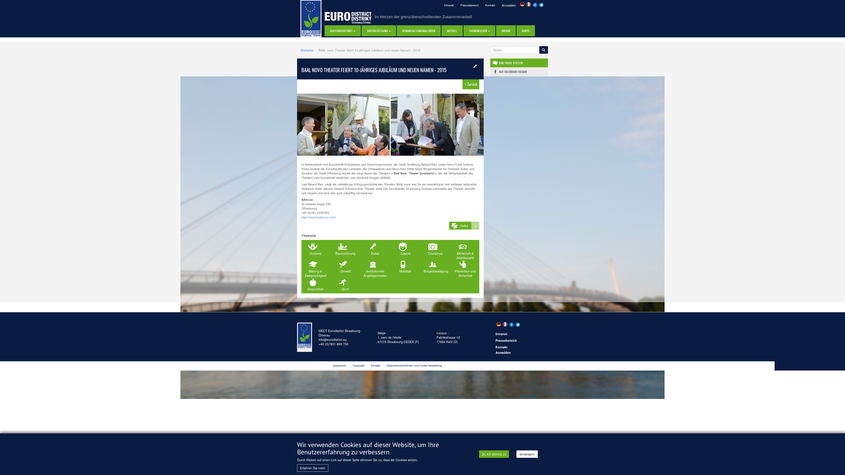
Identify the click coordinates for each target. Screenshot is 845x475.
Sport (345, 289)
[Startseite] (310, 18)
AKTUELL (452, 30)
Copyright (358, 365)
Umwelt (345, 271)
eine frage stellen (511, 62)
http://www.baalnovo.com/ (318, 217)
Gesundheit (315, 289)
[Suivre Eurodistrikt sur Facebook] (535, 4)
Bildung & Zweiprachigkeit (315, 273)
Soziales (315, 253)
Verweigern (527, 454)
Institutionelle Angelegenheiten (375, 273)
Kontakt (490, 5)
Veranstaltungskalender (418, 30)
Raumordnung (345, 253)
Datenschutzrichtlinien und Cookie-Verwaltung (414, 365)
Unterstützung (377, 30)
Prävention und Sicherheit (465, 273)
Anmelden (509, 5)
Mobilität (405, 271)
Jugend (405, 253)
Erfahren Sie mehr (312, 468)
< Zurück (471, 84)
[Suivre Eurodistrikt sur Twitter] (541, 4)
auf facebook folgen (513, 71)
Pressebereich (469, 5)
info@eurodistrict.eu (333, 339)
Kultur (464, 225)
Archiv (505, 30)
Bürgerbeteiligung (436, 271)
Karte (525, 30)
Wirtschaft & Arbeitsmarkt (465, 255)
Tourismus (435, 253)
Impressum (339, 365)
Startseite (307, 50)
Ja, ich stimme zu (494, 454)
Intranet (449, 5)
